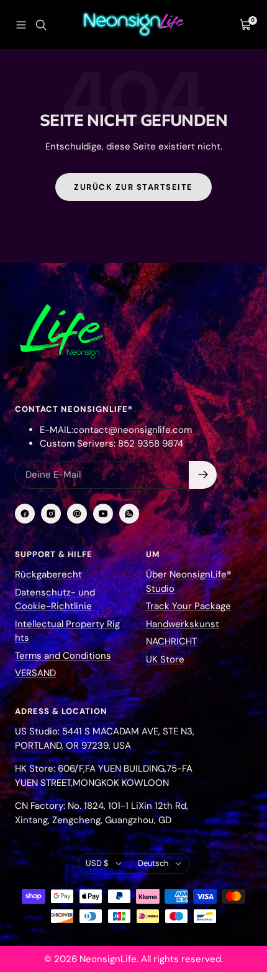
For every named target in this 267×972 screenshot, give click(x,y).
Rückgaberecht (48, 574)
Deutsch (153, 863)
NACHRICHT (171, 641)
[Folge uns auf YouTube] (103, 514)
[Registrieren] (203, 475)
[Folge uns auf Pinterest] (77, 514)
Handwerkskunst (182, 624)
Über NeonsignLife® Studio (189, 581)
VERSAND (35, 673)
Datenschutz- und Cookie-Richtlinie (55, 599)
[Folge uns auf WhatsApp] (129, 514)
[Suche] (41, 25)
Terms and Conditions (63, 655)
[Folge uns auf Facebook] (25, 514)
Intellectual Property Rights (67, 631)
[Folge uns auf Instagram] (51, 514)
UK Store (165, 659)
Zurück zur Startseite (133, 187)
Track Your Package (188, 606)
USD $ (97, 863)
